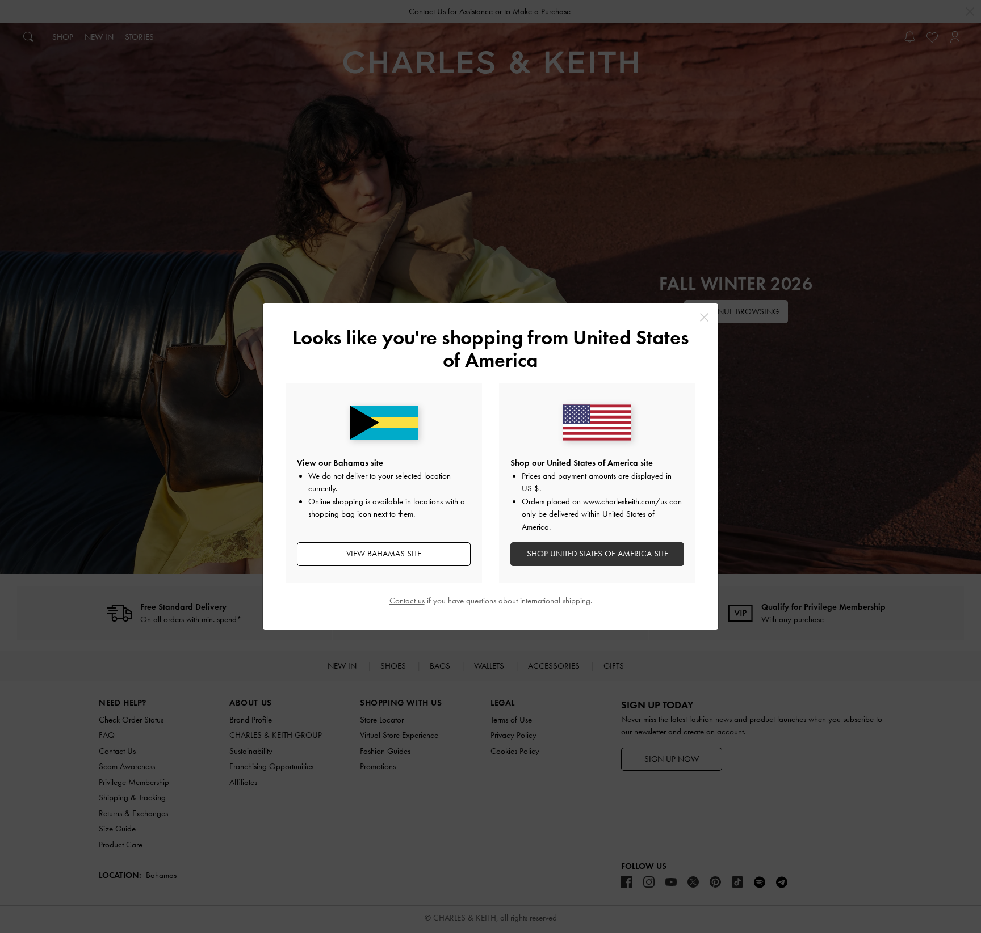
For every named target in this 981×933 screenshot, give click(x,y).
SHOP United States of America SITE (597, 553)
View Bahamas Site (383, 553)
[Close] (704, 317)
